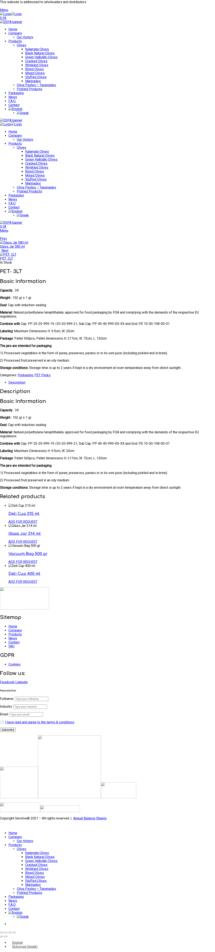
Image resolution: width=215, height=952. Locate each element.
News (12, 97)
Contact (14, 105)
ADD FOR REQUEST (22, 522)
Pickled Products (29, 89)
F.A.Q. (12, 101)
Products (15, 41)
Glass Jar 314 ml (24, 533)
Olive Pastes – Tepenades (36, 85)
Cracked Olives (36, 61)
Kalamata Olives (37, 49)
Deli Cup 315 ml (23, 514)
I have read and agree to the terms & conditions (39, 722)
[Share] (10, 932)
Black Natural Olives (40, 53)
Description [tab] (16, 382)
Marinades (33, 81)
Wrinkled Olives (36, 65)
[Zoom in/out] (1, 932)
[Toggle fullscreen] (6, 932)
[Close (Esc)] (14, 932)
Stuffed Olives (36, 77)
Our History (25, 37)
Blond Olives (34, 69)
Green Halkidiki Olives (41, 57)
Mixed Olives (35, 73)
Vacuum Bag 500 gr (27, 554)
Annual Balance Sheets (90, 818)
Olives (21, 45)
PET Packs (42, 375)
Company (15, 33)
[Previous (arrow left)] (1, 936)
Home (12, 29)
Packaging (16, 93)
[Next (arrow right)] (6, 936)
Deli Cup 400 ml (24, 574)
